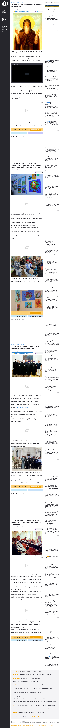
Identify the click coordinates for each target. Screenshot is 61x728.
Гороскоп (14, 686)
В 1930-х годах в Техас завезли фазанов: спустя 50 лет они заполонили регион (51, 499)
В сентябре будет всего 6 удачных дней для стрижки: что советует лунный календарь (51, 550)
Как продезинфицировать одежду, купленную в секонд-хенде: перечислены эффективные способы (51, 79)
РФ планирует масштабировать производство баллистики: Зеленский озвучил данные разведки (51, 303)
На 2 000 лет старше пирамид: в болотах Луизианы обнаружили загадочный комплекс (52, 201)
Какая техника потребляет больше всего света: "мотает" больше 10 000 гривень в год (51, 419)
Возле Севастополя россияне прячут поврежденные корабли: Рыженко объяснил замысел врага (52, 276)
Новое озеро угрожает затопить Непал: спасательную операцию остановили (51, 554)
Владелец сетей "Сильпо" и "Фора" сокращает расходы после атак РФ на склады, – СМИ (51, 251)
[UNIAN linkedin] (31, 716)
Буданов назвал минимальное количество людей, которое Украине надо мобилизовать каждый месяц (52, 172)
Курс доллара (23, 678)
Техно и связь (4, 19)
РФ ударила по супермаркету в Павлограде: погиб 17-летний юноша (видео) (51, 103)
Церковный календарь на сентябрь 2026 (19, 692)
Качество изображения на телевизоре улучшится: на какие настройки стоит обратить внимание (52, 262)
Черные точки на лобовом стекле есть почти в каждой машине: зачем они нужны (51, 591)
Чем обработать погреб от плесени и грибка (35, 699)
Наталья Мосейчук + (23, 671)
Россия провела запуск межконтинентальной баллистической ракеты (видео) (51, 191)
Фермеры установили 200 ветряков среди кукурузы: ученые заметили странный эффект (52, 632)
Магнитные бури (22, 684)
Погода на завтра (37, 684)
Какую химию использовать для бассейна (19, 701)
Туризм (3, 25)
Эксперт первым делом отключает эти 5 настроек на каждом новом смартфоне (51, 269)
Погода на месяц (50, 684)
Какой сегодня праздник (17, 691)
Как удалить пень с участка (26, 702)
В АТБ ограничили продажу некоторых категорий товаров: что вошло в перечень (52, 85)
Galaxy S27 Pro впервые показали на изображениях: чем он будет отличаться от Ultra (52, 344)
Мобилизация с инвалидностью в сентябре (34, 671)
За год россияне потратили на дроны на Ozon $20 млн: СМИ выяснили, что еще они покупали (52, 348)
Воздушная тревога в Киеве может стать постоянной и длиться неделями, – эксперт (51, 438)
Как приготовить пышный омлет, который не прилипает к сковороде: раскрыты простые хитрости (51, 166)
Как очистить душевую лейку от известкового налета (37, 698)
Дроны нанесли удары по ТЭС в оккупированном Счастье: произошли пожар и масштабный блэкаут (51, 642)
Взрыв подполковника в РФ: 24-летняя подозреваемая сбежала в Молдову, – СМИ (52, 571)
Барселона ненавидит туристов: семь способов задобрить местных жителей (51, 479)
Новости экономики (16, 678)
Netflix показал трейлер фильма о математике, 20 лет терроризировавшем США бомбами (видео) (51, 605)
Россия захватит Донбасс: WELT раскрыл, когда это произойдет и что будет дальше (51, 384)
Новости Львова (22, 675)
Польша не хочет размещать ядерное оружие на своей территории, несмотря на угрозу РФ (51, 661)
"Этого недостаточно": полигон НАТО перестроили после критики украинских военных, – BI (52, 595)
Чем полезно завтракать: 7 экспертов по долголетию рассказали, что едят (51, 435)
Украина (3, 10)
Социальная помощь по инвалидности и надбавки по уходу (22, 681)
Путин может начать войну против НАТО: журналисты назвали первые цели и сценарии (52, 609)
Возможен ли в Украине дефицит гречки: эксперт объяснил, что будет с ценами (51, 163)
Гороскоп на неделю (37, 688)
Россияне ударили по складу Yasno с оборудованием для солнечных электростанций (52, 284)
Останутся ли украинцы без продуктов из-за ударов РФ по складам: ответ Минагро (51, 300)
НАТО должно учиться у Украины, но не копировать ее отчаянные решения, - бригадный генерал (52, 255)
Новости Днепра (48, 674)
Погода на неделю (44, 684)
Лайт (2, 20)
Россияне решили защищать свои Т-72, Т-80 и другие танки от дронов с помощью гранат (51, 351)
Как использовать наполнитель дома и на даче (20, 698)
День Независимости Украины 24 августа (34, 692)
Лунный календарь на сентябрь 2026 (48, 688)
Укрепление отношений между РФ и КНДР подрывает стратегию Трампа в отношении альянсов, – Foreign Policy (52, 150)
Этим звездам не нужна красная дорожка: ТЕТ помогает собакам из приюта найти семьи (52, 449)
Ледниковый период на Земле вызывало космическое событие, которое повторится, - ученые (51, 280)
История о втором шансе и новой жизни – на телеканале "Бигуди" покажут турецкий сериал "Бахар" (51, 340)
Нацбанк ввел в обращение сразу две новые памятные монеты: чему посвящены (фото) (51, 187)
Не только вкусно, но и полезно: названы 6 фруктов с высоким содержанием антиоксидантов (51, 110)
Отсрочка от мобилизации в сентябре (32, 674)
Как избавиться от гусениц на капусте (39, 713)
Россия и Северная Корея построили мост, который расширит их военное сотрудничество (52, 334)
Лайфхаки (14, 696)
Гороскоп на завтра (16, 688)
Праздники (42, 705)
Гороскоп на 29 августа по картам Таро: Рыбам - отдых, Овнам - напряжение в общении (52, 176)
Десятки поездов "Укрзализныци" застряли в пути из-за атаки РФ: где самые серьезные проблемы (52, 601)
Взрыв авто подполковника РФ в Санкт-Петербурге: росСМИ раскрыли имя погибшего (52, 287)
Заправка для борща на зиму (17, 709)
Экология (3, 14)
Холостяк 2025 (26, 705)
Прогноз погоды (16, 684)
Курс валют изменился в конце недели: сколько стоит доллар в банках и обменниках (51, 584)
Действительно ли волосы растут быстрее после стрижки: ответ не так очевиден (51, 180)
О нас (36, 725)
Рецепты (16, 705)
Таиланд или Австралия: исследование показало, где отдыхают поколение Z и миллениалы (51, 456)
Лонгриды (3, 33)
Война (3, 9)
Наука (3, 18)
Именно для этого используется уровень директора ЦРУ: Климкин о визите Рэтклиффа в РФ (52, 15)
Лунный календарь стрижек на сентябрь (26, 688)
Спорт (3, 17)
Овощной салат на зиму (50, 708)
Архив (3, 35)
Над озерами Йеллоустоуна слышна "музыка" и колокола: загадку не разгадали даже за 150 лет (52, 574)
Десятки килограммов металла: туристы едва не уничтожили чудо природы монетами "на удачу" (52, 359)
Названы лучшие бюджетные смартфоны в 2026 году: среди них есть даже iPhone (51, 248)
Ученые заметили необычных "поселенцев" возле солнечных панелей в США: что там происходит (51, 307)
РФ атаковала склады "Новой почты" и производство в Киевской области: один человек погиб (52, 657)
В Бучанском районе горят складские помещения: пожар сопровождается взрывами (52, 61)
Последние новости (51, 9)
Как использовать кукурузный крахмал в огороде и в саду (22, 713)
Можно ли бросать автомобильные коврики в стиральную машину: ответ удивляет (51, 159)
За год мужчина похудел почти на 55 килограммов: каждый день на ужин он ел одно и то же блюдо (52, 407)
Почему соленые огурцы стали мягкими (33, 701)
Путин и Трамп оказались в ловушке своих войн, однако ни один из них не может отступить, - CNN (52, 563)
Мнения (3, 32)
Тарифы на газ (35, 681)
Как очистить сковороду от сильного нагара (48, 701)
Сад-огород (15, 712)
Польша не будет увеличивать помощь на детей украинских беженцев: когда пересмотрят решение (51, 588)
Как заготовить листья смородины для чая (38, 702)
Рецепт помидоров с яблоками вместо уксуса (31, 708)
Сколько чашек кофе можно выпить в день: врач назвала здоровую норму (51, 492)
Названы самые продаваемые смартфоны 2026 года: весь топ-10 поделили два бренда (51, 520)
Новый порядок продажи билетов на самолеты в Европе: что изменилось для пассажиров (52, 100)
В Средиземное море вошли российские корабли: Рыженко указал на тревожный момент (51, 194)
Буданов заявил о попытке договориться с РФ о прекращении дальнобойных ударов (50, 241)
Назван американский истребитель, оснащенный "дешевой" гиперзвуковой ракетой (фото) (52, 415)
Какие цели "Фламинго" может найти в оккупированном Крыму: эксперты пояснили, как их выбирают (52, 366)
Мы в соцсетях (50, 725)
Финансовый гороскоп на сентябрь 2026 (23, 686)
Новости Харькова (16, 675)
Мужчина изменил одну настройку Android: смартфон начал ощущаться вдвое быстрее (52, 12)
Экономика (4, 12)
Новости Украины (16, 674)
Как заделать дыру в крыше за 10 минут (49, 699)
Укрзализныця (37, 678)
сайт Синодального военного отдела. (24, 407)
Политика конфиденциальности (28, 725)
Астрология (35, 705)
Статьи (3, 30)
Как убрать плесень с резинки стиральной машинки (41, 696)
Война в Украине (16, 671)
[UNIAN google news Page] (33, 716)
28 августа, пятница (49, 24)
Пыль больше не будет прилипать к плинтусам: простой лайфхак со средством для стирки (52, 495)
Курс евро (28, 678)
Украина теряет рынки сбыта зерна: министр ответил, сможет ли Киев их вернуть (52, 428)
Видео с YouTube (4, 29)
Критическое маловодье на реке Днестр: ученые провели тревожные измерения (51, 266)
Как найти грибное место (17, 702)
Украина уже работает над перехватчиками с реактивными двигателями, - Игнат (50, 183)
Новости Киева (22, 674)
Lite (13, 705)
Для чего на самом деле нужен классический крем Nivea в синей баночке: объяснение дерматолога (52, 127)
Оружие (3, 21)
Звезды (19, 705)
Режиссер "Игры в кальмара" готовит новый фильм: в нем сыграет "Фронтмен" (51, 431)
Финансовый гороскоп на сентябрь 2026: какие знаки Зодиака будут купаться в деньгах (52, 638)
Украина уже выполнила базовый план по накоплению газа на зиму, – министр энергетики (51, 273)
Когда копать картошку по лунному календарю (42, 712)
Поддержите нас (52, 5)
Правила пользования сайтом (16, 725)
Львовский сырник (20, 708)
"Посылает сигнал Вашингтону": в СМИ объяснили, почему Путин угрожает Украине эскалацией (51, 67)
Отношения (53, 705)
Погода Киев (31, 684)
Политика (3, 11)
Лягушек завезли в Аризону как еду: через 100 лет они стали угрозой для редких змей (52, 532)
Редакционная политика (42, 725)
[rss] (38, 716)
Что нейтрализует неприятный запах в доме (20, 699)
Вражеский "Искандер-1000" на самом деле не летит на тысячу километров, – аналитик (51, 374)
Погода (3, 27)
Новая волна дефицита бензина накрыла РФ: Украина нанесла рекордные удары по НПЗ (51, 363)
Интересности (4, 26)
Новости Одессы (41, 674)
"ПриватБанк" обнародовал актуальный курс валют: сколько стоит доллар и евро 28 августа (51, 578)
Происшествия (4, 22)
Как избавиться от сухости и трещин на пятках (24, 696)
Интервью (3, 31)
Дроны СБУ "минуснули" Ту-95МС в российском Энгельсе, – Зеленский (51, 483)
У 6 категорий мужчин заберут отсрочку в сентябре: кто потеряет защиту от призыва (52, 653)
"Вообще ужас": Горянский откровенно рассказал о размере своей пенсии (51, 567)
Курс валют (32, 678)
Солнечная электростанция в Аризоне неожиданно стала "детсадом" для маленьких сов (52, 296)
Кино (22, 705)
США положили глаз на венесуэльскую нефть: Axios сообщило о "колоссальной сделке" (51, 560)
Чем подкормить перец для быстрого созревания (26, 712)
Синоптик (27, 684)
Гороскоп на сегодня (52, 686)
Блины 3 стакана (26, 709)
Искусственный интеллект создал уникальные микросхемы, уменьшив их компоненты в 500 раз (51, 92)
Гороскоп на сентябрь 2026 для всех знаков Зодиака (39, 686)
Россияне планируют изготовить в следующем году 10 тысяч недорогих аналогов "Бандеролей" (51, 27)
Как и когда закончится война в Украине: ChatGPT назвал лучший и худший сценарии (52, 119)
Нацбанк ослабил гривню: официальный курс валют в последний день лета (52, 258)
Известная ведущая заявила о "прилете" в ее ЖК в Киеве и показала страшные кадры (51, 330)
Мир (2, 13)
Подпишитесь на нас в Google (23, 11)
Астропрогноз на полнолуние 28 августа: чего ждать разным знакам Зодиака (51, 370)
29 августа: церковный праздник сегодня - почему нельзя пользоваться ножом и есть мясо (51, 198)
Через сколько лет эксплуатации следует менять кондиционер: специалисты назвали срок (52, 355)
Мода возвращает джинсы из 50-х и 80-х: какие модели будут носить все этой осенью (52, 380)
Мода (39, 705)
